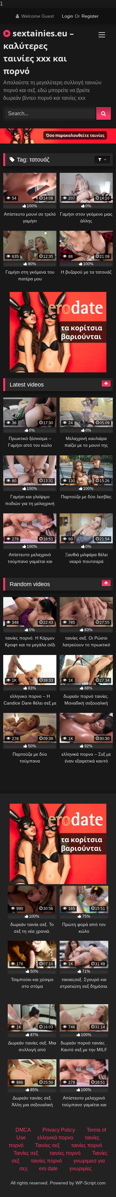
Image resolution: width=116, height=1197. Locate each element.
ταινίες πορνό (86, 1145)
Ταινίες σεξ (47, 1145)
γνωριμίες (80, 1168)
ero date (48, 1168)
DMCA (23, 1130)
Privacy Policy (59, 1130)
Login (67, 16)
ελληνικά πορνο (55, 1137)
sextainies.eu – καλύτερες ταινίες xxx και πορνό (38, 52)
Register (90, 16)
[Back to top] (96, 1179)
